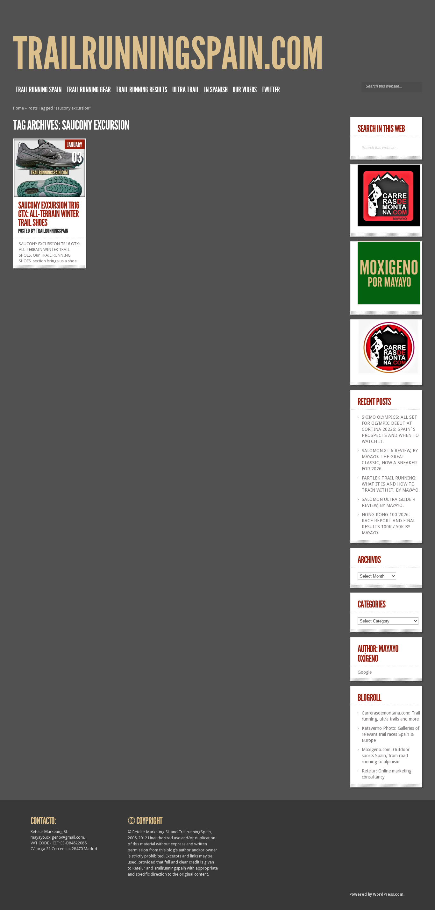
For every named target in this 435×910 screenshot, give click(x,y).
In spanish (216, 89)
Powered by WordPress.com (376, 894)
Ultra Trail (185, 89)
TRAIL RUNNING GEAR (89, 89)
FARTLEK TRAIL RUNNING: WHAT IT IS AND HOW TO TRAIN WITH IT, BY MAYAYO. (391, 484)
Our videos (245, 89)
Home (18, 108)
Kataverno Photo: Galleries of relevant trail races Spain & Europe (390, 734)
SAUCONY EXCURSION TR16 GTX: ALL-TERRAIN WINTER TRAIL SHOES (48, 214)
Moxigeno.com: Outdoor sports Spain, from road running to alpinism (386, 755)
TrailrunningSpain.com (168, 54)
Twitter (271, 89)
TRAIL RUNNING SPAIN (38, 89)
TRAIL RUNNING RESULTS (141, 89)
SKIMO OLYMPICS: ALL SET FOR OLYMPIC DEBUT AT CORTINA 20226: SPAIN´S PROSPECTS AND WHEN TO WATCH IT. (390, 429)
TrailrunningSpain (52, 230)
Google (365, 672)
